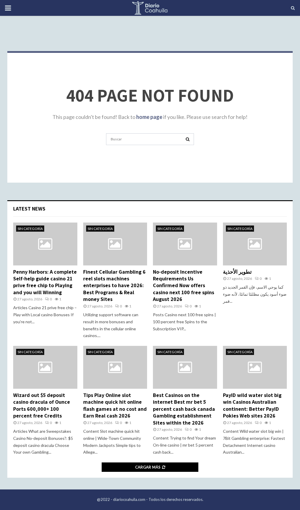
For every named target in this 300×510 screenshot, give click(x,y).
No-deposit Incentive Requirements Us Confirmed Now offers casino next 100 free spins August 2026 (183, 285)
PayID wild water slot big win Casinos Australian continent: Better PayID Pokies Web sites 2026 (252, 405)
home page (149, 117)
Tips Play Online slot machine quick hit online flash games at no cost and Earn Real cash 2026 (115, 405)
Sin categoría (30, 228)
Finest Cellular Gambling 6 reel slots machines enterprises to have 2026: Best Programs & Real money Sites (114, 285)
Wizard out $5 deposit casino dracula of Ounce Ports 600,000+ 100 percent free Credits (41, 405)
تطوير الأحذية (237, 271)
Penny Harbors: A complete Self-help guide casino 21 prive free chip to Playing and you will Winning (45, 282)
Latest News (29, 208)
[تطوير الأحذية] (255, 244)
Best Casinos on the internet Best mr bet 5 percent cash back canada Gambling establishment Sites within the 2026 (184, 409)
